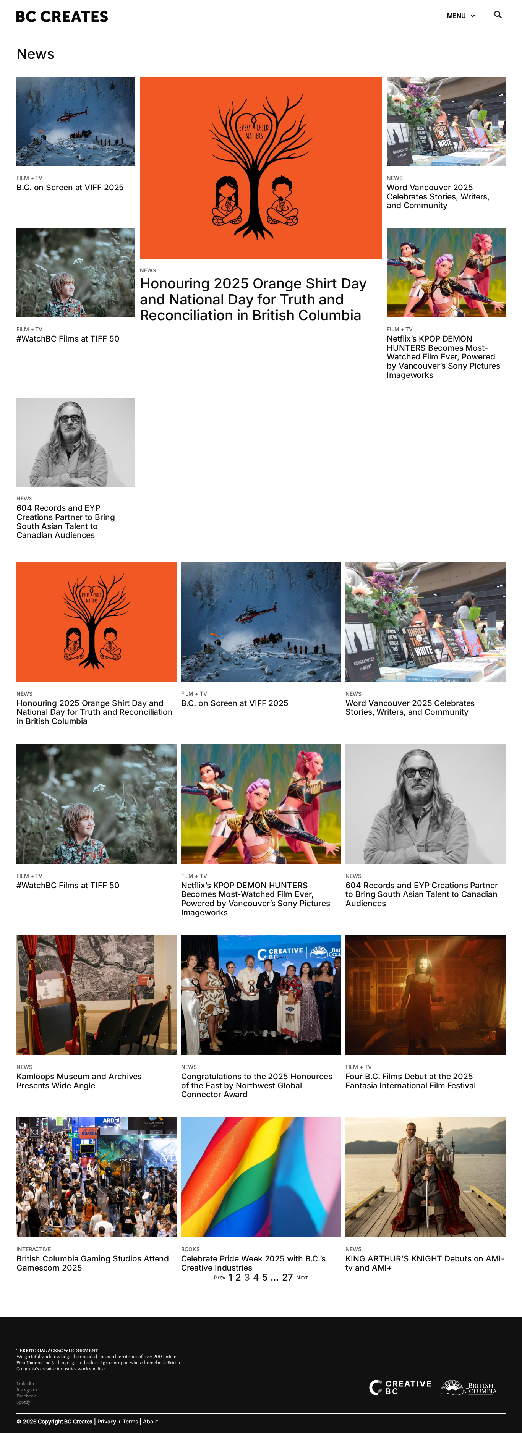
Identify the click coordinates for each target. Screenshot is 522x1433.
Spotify (23, 1402)
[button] (498, 14)
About (150, 1421)
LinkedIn (25, 1383)
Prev (220, 1277)
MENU (456, 15)
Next (302, 1277)
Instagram (26, 1389)
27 (287, 1277)
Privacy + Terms (117, 1421)
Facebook (26, 1396)
